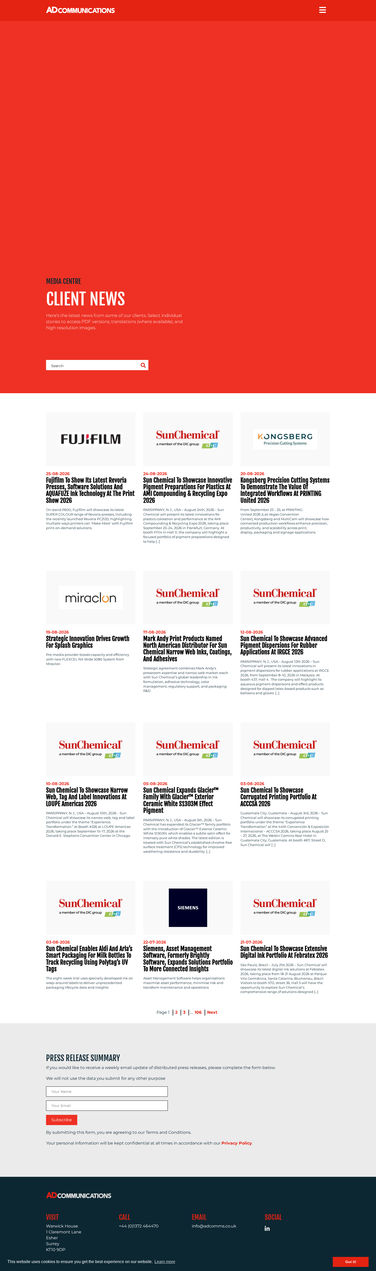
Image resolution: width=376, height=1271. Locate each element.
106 (198, 1012)
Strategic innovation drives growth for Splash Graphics (87, 642)
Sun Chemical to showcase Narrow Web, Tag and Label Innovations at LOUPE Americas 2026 (87, 797)
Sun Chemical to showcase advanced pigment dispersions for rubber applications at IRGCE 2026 (283, 645)
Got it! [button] (350, 1262)
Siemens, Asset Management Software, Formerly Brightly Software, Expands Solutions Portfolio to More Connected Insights (188, 959)
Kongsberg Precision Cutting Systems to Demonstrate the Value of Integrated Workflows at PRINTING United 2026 (285, 490)
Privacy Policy (237, 1143)
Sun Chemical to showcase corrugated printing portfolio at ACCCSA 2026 (278, 797)
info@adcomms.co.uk (214, 1226)
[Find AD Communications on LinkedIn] (270, 1229)
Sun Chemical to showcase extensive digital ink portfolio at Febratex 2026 (284, 952)
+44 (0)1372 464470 (139, 1226)
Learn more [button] (164, 1261)
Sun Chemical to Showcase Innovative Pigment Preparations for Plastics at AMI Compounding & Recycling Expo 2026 (187, 490)
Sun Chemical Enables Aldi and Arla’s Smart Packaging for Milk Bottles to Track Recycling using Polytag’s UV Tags (89, 959)
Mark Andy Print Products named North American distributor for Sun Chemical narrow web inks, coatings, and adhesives (187, 649)
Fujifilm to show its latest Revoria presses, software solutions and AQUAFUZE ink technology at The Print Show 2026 (90, 490)
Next (212, 1012)
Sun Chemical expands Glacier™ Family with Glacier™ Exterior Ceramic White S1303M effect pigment (181, 800)
